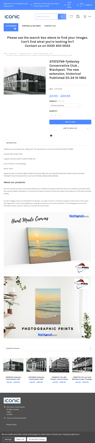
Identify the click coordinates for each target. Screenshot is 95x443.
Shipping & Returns (31, 26)
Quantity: (53, 111)
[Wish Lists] (72, 16)
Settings (8, 439)
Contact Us (50, 26)
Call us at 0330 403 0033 (16, 418)
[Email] (51, 135)
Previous (85, 348)
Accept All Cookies (37, 439)
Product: (57, 101)
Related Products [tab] (13, 348)
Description (11, 143)
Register (89, 5)
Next (90, 348)
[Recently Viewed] (78, 16)
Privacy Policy (11, 424)
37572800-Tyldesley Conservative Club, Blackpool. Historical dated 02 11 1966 (36, 380)
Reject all (20, 439)
